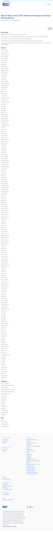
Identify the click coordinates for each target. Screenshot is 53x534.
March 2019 (4, 179)
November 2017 (5, 212)
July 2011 (3, 338)
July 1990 (3, 369)
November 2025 (5, 56)
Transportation (4, 410)
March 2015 (4, 277)
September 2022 (5, 102)
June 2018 (3, 198)
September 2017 (5, 217)
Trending (3, 414)
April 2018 (3, 202)
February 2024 (4, 81)
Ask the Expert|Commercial (7, 389)
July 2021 (3, 127)
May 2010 (3, 350)
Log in (2, 420)
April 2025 (3, 64)
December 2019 (5, 160)
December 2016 (5, 235)
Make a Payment (6, 1)
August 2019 (4, 169)
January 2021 (4, 137)
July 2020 (3, 146)
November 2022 (5, 97)
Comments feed (5, 424)
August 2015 (4, 267)
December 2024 (5, 70)
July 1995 (3, 361)
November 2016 (5, 237)
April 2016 (3, 252)
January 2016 (4, 258)
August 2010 (4, 348)
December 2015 (5, 260)
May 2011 (3, 340)
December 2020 (5, 139)
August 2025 (4, 60)
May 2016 (3, 250)
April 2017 (3, 227)
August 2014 (4, 290)
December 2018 (5, 185)
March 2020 (4, 154)
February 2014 (4, 300)
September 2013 (5, 308)
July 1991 (3, 365)
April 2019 (3, 177)
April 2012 (3, 331)
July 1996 (3, 359)
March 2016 (4, 254)
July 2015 (3, 269)
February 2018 (4, 206)
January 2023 (4, 95)
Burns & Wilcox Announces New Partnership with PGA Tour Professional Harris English (22, 40)
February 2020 (4, 156)
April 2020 (3, 152)
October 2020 (4, 141)
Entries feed (4, 422)
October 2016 (4, 240)
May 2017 (3, 225)
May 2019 (3, 175)
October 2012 (4, 325)
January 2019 (4, 183)
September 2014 (5, 288)
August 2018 (4, 194)
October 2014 (4, 285)
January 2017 (4, 233)
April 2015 (3, 275)
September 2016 (5, 242)
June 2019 (3, 173)
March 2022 (4, 112)
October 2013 (4, 306)
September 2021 (5, 125)
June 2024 (3, 79)
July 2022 (3, 104)
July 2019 (3, 171)
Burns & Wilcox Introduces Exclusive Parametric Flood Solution (16, 38)
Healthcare (3, 400)
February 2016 (4, 256)
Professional (4, 406)
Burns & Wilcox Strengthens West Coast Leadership (13, 34)
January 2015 (4, 281)
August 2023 (4, 87)
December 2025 (5, 54)
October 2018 (4, 189)
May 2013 (3, 317)
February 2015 (4, 279)
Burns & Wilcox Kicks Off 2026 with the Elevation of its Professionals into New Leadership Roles (24, 36)
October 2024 (4, 72)
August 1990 (4, 367)
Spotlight (3, 408)
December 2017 (4, 210)
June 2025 (3, 62)
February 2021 (4, 135)
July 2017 (3, 221)
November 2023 (5, 83)
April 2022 (3, 110)
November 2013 (5, 304)
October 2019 (4, 164)
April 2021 (3, 131)
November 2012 (5, 323)
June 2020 (3, 148)
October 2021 (4, 123)
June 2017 (3, 223)
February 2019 (4, 181)
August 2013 (4, 311)
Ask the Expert (4, 387)
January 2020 (4, 158)
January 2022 (4, 116)
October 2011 (4, 336)
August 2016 (4, 244)
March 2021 (4, 133)
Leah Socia (4, 20)
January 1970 (4, 375)
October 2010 (4, 344)
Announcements (5, 383)
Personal (3, 404)
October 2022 (4, 100)
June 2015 (3, 271)
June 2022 (3, 106)
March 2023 (4, 93)
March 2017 (4, 229)
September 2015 (5, 265)
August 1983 (4, 371)
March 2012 (4, 334)
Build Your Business (6, 393)
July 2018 (3, 196)
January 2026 (4, 52)
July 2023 (3, 89)
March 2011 (3, 342)
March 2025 (4, 66)
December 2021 (5, 118)
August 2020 (4, 143)
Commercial (4, 395)
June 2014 (3, 292)
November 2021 (5, 120)
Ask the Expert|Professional (7, 391)
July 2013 (3, 313)
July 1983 (3, 373)
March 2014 (4, 298)
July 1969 (3, 377)
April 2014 (3, 296)
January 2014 (4, 302)
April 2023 (3, 91)
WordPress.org (4, 426)
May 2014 (3, 294)
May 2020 (3, 150)
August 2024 (4, 75)
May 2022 (3, 108)
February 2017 (4, 231)
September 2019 (5, 166)
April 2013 (3, 319)
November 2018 (5, 187)
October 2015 (4, 263)
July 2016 (3, 246)
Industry (3, 402)
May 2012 (3, 329)
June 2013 (3, 315)
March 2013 (4, 321)
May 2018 (3, 200)
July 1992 (3, 363)
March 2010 (4, 352)
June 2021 (3, 129)
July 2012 (3, 327)
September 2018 (5, 191)
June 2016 (3, 248)
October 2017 (4, 214)
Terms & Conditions (6, 526)
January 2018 (4, 208)
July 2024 (3, 77)
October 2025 (4, 58)
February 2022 (4, 114)
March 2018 (4, 204)
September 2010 (5, 346)
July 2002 (3, 357)
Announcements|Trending (7, 385)
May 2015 (3, 273)
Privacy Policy (13, 526)
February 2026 (4, 49)
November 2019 (5, 162)
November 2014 (5, 283)
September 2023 (5, 85)
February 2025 (4, 68)
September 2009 (5, 354)
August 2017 (4, 219)
